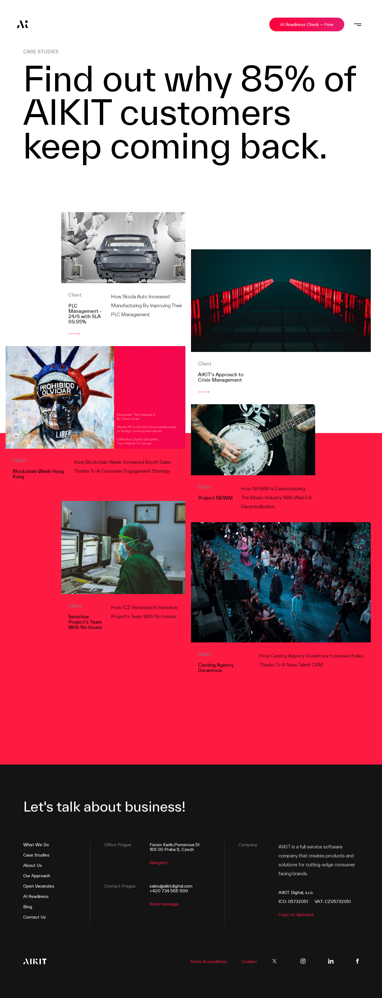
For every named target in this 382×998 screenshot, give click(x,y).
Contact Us (34, 917)
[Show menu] (357, 24)
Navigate (159, 862)
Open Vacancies (38, 886)
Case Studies (36, 855)
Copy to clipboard (296, 914)
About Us (32, 865)
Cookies (249, 961)
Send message (164, 904)
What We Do (36, 844)
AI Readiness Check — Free (306, 24)
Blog (27, 906)
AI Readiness (36, 896)
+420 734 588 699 (169, 890)
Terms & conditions (208, 961)
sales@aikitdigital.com (171, 886)
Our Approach (36, 875)
